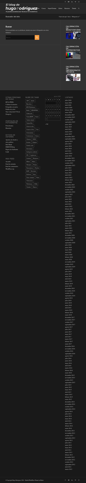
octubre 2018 (69, 293)
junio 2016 (68, 361)
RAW (27, 171)
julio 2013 (68, 443)
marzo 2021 (68, 228)
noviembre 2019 (70, 262)
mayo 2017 (68, 334)
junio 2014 (68, 416)
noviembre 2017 (70, 320)
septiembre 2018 (70, 296)
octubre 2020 (69, 240)
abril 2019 (68, 279)
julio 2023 (68, 168)
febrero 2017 (69, 341)
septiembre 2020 (70, 243)
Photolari (8, 128)
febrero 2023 (69, 180)
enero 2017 (68, 344)
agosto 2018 (69, 298)
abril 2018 (68, 308)
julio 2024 (68, 144)
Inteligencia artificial (31, 152)
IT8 (27, 155)
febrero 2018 (69, 312)
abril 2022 (68, 204)
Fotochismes (9, 126)
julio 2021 (68, 223)
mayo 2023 (68, 173)
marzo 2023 (68, 177)
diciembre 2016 (70, 346)
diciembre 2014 (70, 402)
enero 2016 (68, 373)
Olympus (28, 164)
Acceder (8, 162)
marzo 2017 (68, 339)
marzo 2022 (68, 206)
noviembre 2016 (70, 349)
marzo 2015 (68, 394)
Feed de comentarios (12, 166)
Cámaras (28, 139)
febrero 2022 (69, 209)
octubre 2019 (69, 264)
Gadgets (35, 142)
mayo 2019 (68, 276)
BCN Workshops (30, 107)
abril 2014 (68, 421)
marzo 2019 (68, 281)
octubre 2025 (69, 120)
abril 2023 (68, 175)
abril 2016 (68, 366)
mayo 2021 (68, 226)
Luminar (28, 158)
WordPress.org (10, 169)
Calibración (29, 113)
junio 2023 (68, 170)
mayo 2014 (68, 419)
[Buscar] (78, 8)
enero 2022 (68, 211)
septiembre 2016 (70, 353)
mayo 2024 (68, 148)
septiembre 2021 (70, 221)
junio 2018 (68, 303)
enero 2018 (68, 315)
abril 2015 (68, 392)
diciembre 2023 (70, 158)
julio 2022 (68, 197)
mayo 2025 (68, 127)
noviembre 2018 (70, 291)
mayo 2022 (68, 202)
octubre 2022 (69, 190)
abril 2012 (68, 467)
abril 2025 (68, 129)
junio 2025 (68, 124)
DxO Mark (9, 145)
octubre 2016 (69, 351)
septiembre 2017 (70, 324)
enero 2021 (68, 233)
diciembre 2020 (70, 235)
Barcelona (29, 104)
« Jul (46, 124)
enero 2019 (68, 286)
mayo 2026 (68, 103)
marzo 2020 (68, 255)
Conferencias (29, 136)
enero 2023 (68, 182)
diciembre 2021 (70, 214)
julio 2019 (68, 271)
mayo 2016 (68, 363)
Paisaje (35, 164)
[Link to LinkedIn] (72, 1)
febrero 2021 (69, 231)
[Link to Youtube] (68, 1)
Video (37, 177)
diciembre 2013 (70, 431)
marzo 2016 (68, 368)
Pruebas (37, 168)
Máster (28, 161)
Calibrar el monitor (11, 104)
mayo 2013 (68, 447)
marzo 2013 (68, 452)
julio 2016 (68, 358)
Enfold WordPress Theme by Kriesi (34, 480)
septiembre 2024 (70, 139)
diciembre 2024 (70, 136)
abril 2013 (68, 450)
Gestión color (29, 145)
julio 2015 (68, 385)
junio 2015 (68, 387)
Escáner (28, 142)
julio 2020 (68, 245)
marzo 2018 (68, 310)
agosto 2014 (69, 411)
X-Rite (36, 184)
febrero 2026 (69, 110)
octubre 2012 (69, 462)
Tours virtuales (30, 177)
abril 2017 (68, 337)
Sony (34, 174)
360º (27, 101)
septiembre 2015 (70, 382)
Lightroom (33, 155)
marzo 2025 (68, 132)
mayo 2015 (68, 390)
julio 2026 (68, 100)
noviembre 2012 (70, 460)
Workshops (29, 184)
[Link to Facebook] (65, 1)
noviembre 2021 (70, 216)
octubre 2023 (69, 163)
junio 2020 (68, 247)
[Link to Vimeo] (75, 1)
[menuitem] (24, 8)
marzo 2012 (68, 469)
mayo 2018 (68, 305)
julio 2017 (68, 329)
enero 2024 (68, 156)
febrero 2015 (69, 397)
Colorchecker (29, 133)
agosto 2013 (69, 440)
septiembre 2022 (70, 192)
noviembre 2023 (70, 161)
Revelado (33, 171)
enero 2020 (68, 259)
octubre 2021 (69, 218)
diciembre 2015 (70, 375)
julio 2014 (68, 414)
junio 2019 (68, 274)
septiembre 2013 (70, 438)
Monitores (35, 158)
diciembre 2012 (70, 457)
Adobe (32, 101)
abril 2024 (68, 151)
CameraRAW (29, 116)
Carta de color (30, 126)
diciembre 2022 (70, 185)
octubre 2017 (69, 322)
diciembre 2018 (70, 288)
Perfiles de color (10, 109)
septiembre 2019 (70, 267)
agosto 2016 (69, 356)
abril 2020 (68, 252)
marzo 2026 (68, 107)
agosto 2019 (69, 269)
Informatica (29, 148)
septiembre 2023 (70, 165)
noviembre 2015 (70, 378)
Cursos (37, 136)
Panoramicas (29, 168)
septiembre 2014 (70, 409)
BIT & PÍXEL (10, 102)
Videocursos (29, 180)
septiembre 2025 (70, 122)
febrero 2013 (69, 455)
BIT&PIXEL (34, 110)
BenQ (27, 110)
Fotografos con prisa (12, 107)
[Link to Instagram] (78, 1)
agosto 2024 (69, 141)
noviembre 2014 (70, 404)
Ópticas (35, 187)
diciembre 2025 (70, 115)
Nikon (33, 161)
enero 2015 (68, 399)
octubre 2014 (69, 407)
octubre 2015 (69, 380)
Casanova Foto (30, 129)
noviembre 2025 (70, 117)
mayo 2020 (68, 250)
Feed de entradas (11, 164)
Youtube (28, 187)
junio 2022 (68, 199)
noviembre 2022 (70, 187)
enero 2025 (68, 134)
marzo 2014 (68, 423)
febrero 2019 (69, 284)
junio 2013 (68, 445)
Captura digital (30, 120)
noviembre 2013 (70, 433)
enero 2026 (68, 112)
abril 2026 (68, 105)
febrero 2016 (69, 370)
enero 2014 (68, 428)
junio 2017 (68, 332)
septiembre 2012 (70, 464)
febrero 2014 (69, 426)
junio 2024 (68, 146)
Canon (37, 116)
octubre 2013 (69, 435)
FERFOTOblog (10, 147)
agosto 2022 (69, 194)
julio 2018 (68, 300)
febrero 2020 (69, 257)
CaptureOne (29, 123)
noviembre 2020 (70, 238)
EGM (34, 139)
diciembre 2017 (70, 317)
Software (28, 174)
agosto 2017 (69, 327)
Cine (37, 129)
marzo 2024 (68, 153)
